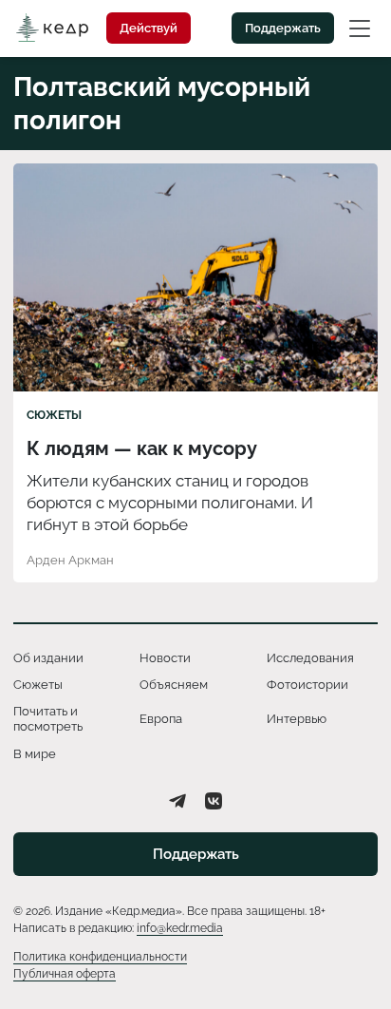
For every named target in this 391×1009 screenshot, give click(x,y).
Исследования (310, 658)
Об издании (48, 658)
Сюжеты (54, 415)
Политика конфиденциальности (100, 956)
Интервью (296, 719)
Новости (165, 658)
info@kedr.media (180, 928)
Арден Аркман (70, 560)
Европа (161, 719)
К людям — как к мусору (144, 448)
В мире (34, 754)
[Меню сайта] (360, 27)
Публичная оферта (64, 973)
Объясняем (174, 684)
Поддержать (283, 28)
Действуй (148, 28)
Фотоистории (307, 684)
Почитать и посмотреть (48, 718)
